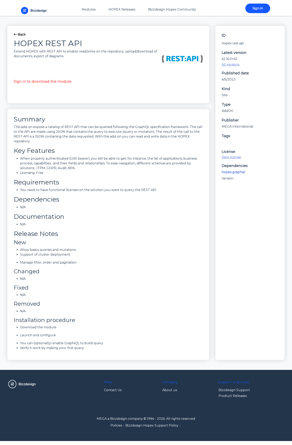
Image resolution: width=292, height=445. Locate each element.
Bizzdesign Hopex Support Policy (151, 425)
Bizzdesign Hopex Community (172, 9)
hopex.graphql (233, 172)
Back (21, 34)
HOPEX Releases (121, 9)
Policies (116, 425)
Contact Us (113, 390)
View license (231, 157)
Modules (89, 9)
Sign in (257, 8)
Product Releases (233, 396)
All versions (230, 64)
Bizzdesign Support (234, 390)
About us (169, 390)
